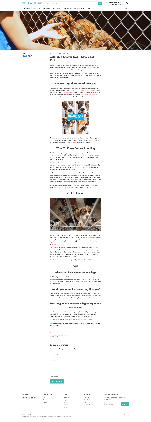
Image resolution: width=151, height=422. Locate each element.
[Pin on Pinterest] (31, 56)
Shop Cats (35, 8)
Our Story (86, 397)
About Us (29, 414)
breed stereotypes (58, 187)
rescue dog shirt (83, 320)
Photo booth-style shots (88, 94)
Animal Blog (66, 397)
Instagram (74, 142)
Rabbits (65, 404)
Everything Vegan (67, 416)
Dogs (44, 397)
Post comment (57, 381)
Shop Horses (46, 8)
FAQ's (85, 402)
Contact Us (87, 404)
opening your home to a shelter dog (72, 153)
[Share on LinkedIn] (29, 56)
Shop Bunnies (56, 8)
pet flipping (55, 244)
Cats (44, 400)
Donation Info (88, 400)
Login (126, 8)
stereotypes (84, 165)
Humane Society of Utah (87, 90)
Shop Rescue (67, 8)
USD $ (124, 415)
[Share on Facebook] (24, 56)
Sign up (124, 404)
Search (23, 414)
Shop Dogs (25, 8)
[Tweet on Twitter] (26, 56)
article (88, 260)
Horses (45, 402)
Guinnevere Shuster (66, 92)
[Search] (100, 3)
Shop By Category (78, 8)
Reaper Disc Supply (57, 416)
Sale (89, 8)
